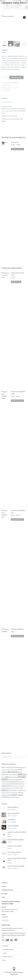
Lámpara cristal (19, 788)
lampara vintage (5, 788)
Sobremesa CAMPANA (17, 629)
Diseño (20, 772)
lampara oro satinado (6, 89)
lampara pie (21, 783)
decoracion (13, 771)
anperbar (8, 767)
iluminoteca (4, 882)
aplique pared (18, 767)
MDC (9, 790)
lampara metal (21, 781)
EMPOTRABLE (5, 774)
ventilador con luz (16, 795)
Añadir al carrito (16, 77)
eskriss (10, 774)
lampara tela (14, 786)
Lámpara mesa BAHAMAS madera (18, 393)
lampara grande (11, 779)
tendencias (14, 792)
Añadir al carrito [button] (16, 282)
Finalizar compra (7, 956)
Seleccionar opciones (17, 149)
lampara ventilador (20, 786)
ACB (7, 87)
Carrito (5, 953)
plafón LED (7, 792)
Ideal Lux (22, 774)
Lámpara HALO (15, 142)
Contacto (4, 886)
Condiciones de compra (7, 890)
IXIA (6, 777)
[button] (24, 17)
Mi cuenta (5, 946)
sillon (11, 792)
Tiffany (8, 795)
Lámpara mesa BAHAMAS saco (18, 511)
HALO (11, 87)
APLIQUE (13, 767)
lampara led (18, 779)
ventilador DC (6, 797)
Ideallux (3, 777)
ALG (5, 767)
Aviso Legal (4, 893)
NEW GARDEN (13, 790)
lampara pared (15, 783)
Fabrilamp (14, 774)
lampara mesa (16, 87)
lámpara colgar (12, 788)
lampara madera (6, 781)
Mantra (5, 790)
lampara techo (6, 786)
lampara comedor (13, 777)
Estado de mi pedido (8, 949)
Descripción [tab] (5, 98)
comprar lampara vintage (12, 769)
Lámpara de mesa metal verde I (17, 274)
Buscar (25, 756)
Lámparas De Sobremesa (12, 82)
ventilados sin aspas (14, 797)
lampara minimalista (6, 783)
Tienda (3, 897)
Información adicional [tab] (7, 102)
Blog (4, 960)
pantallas (19, 790)
